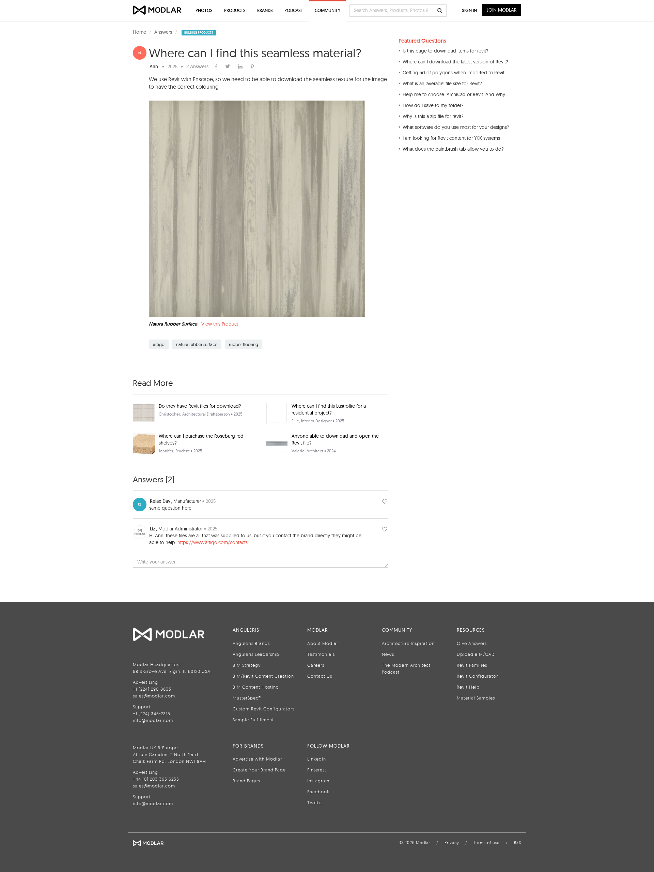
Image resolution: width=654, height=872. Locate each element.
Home (139, 32)
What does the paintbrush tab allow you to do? (453, 149)
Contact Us (319, 676)
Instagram (318, 780)
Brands (265, 10)
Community (327, 10)
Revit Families (472, 665)
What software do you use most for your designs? (456, 127)
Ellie (295, 420)
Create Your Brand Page (259, 769)
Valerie (298, 450)
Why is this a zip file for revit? (433, 116)
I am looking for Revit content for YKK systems (451, 138)
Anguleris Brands (251, 643)
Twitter (315, 802)
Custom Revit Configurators (263, 708)
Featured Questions (422, 40)
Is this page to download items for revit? (445, 51)
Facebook (318, 791)
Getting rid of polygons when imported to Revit (453, 73)
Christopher (169, 414)
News (388, 654)
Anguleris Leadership (256, 654)
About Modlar (322, 643)
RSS (517, 842)
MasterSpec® (247, 698)
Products (235, 10)
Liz (152, 529)
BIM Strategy (247, 665)
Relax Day (160, 501)
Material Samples (476, 698)
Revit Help (468, 687)
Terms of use (486, 842)
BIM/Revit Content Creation (263, 676)
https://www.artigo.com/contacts (212, 542)
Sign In (469, 10)
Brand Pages (246, 780)
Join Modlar (502, 10)
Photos (204, 10)
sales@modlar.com (154, 695)
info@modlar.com (153, 720)
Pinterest (316, 769)
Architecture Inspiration (408, 643)
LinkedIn (316, 759)
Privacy (452, 842)
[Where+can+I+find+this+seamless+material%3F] (252, 66)
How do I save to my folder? (433, 105)
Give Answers (472, 643)
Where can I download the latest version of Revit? (455, 62)
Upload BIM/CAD (476, 654)
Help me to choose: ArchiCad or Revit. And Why (454, 94)
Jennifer (166, 450)
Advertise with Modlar (257, 759)
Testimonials (321, 654)
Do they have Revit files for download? (200, 406)
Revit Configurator (477, 676)
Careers (315, 665)
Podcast (293, 10)
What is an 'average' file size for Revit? (442, 83)
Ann (154, 66)
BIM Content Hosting (256, 687)
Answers (163, 32)
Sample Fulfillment (253, 719)
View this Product (219, 324)
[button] (384, 501)
